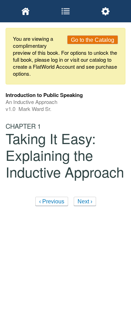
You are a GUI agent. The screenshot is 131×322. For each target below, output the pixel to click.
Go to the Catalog (92, 40)
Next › (85, 201)
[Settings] (105, 11)
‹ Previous (51, 201)
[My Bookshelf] (25, 11)
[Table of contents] (65, 11)
